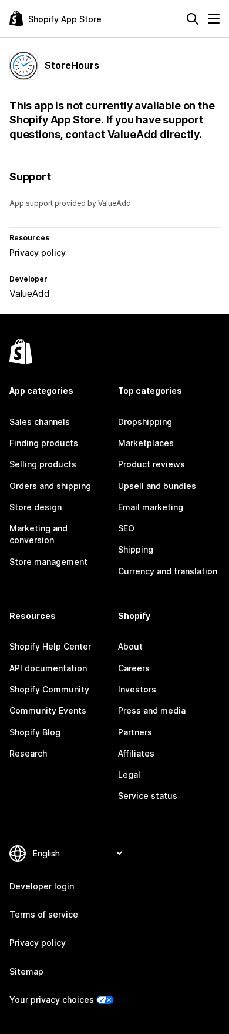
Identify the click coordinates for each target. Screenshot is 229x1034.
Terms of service (43, 914)
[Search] (192, 19)
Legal (129, 774)
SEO (126, 528)
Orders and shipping (50, 486)
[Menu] (214, 19)
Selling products (42, 464)
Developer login (41, 886)
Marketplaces (146, 443)
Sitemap (26, 971)
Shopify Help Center (50, 646)
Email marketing (150, 507)
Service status (147, 796)
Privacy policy (37, 252)
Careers (134, 668)
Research (28, 753)
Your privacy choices (51, 1000)
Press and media (152, 710)
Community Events (47, 710)
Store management (48, 562)
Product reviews (151, 464)
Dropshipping (145, 422)
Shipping (135, 549)
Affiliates (136, 753)
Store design (35, 507)
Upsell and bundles (157, 486)
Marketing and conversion (38, 534)
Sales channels (39, 422)
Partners (135, 732)
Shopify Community (49, 689)
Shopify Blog (34, 732)
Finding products (43, 443)
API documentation (48, 668)
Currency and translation (167, 571)
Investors (137, 689)
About (130, 646)
